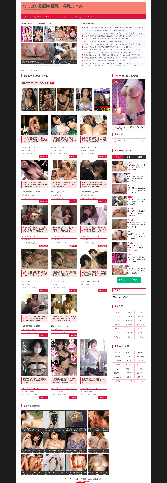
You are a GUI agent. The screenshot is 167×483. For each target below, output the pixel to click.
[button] (36, 65)
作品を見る (43, 397)
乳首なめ (66, 153)
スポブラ (117, 329)
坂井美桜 (140, 377)
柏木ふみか (117, 377)
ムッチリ (58, 332)
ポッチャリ (129, 333)
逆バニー (140, 333)
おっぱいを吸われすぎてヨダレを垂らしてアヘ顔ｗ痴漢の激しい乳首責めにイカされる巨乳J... (94, 184)
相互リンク (64, 17)
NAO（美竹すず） (33, 150)
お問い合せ (77, 17)
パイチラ (83, 243)
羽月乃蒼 (117, 352)
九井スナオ (117, 361)
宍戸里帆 (117, 356)
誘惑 (93, 243)
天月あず (140, 381)
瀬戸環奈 (129, 365)
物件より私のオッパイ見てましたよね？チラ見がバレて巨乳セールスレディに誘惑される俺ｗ (64, 229)
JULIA (129, 373)
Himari (129, 361)
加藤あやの (31, 195)
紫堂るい (129, 369)
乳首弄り (89, 198)
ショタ (53, 153)
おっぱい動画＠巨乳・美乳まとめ (53, 6)
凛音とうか (57, 150)
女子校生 (83, 150)
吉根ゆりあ (117, 373)
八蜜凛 (140, 369)
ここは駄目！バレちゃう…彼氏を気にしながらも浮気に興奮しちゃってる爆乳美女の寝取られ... (35, 318)
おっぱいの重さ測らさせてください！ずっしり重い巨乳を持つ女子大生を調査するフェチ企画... (35, 184)
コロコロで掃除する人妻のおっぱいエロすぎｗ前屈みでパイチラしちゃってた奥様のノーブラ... (94, 229)
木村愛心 (117, 381)
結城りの (140, 373)
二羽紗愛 (117, 365)
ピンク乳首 (140, 324)
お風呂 (24, 153)
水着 (93, 287)
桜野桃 (140, 352)
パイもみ (83, 153)
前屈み (89, 243)
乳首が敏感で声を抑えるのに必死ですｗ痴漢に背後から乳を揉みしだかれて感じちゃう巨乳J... (35, 229)
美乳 (128, 312)
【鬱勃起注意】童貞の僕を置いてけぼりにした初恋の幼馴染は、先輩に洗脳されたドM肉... (64, 381)
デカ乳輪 (129, 324)
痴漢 (93, 153)
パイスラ (140, 329)
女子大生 (24, 195)
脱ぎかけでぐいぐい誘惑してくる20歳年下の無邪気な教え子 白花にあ (94, 381)
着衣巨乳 (65, 287)
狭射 (117, 320)
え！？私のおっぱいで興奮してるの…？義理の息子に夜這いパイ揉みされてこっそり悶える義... (35, 274)
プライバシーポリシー (95, 17)
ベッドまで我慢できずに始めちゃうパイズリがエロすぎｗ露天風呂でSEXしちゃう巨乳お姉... (35, 140)
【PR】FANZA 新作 (28, 391)
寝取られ (60, 243)
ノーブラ (129, 329)
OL (52, 150)
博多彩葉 (129, 356)
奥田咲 (129, 377)
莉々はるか (117, 369)
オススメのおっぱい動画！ (30, 394)
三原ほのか (90, 150)
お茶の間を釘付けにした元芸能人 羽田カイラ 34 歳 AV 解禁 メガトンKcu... (35, 381)
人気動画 (38, 17)
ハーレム (54, 198)
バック (35, 153)
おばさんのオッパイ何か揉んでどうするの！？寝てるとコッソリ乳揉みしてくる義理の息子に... (64, 274)
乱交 (58, 198)
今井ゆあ (56, 240)
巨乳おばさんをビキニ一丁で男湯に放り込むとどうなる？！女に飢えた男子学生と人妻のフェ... (94, 274)
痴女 (52, 195)
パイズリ (29, 153)
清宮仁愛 (129, 381)
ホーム (27, 17)
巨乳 (34, 198)
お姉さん (24, 150)
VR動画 (140, 337)
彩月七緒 (129, 352)
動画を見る (43, 156)
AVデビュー (117, 337)
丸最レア (140, 361)
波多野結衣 (140, 356)
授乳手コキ (140, 320)
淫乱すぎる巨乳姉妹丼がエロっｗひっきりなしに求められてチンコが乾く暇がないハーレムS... (64, 184)
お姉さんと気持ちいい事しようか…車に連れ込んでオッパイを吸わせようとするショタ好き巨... (64, 140)
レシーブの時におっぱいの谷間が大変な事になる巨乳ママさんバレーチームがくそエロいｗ (64, 318)
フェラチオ (59, 153)
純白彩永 (140, 365)
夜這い (36, 287)
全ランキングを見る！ (129, 280)
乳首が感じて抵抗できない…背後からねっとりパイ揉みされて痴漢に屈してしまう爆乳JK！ (94, 140)
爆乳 (140, 312)
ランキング (51, 17)
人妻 (82, 240)
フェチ (30, 198)
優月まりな (28, 284)
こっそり (54, 243)
